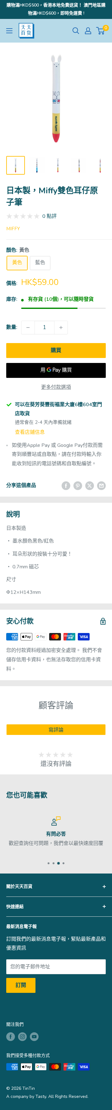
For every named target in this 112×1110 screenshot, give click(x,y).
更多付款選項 (56, 387)
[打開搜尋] (75, 30)
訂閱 (21, 985)
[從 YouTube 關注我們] (34, 1036)
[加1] (61, 327)
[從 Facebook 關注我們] (10, 1036)
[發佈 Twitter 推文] (89, 485)
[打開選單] (9, 30)
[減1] (28, 327)
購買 (56, 350)
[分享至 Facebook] (66, 485)
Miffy (13, 229)
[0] (101, 30)
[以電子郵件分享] (101, 485)
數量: (11, 327)
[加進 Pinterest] (77, 485)
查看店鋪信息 (30, 432)
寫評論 (56, 730)
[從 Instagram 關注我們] (22, 1036)
